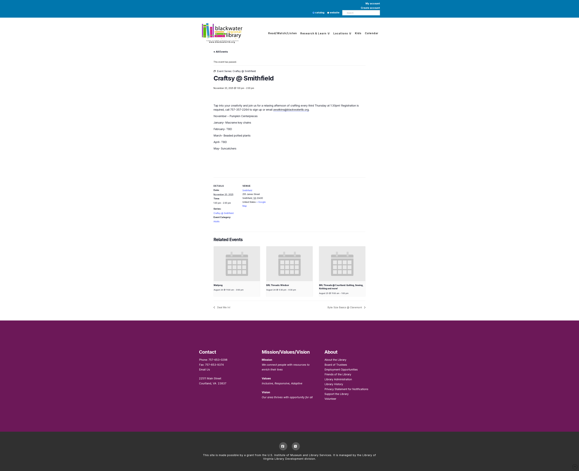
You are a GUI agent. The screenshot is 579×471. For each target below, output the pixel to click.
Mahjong (218, 285)
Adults (217, 221)
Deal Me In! (223, 307)
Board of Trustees (335, 364)
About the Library (335, 359)
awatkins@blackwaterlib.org (291, 109)
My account (372, 3)
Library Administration (338, 379)
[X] (296, 446)
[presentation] (237, 263)
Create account (370, 7)
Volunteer (330, 398)
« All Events (221, 51)
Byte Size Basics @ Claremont (345, 307)
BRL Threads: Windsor (277, 285)
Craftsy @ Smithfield (224, 213)
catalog (319, 12)
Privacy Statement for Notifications (346, 389)
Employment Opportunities (341, 369)
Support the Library (336, 394)
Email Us (204, 369)
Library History (333, 384)
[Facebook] (283, 446)
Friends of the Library (337, 374)
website (334, 12)
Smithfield (247, 190)
